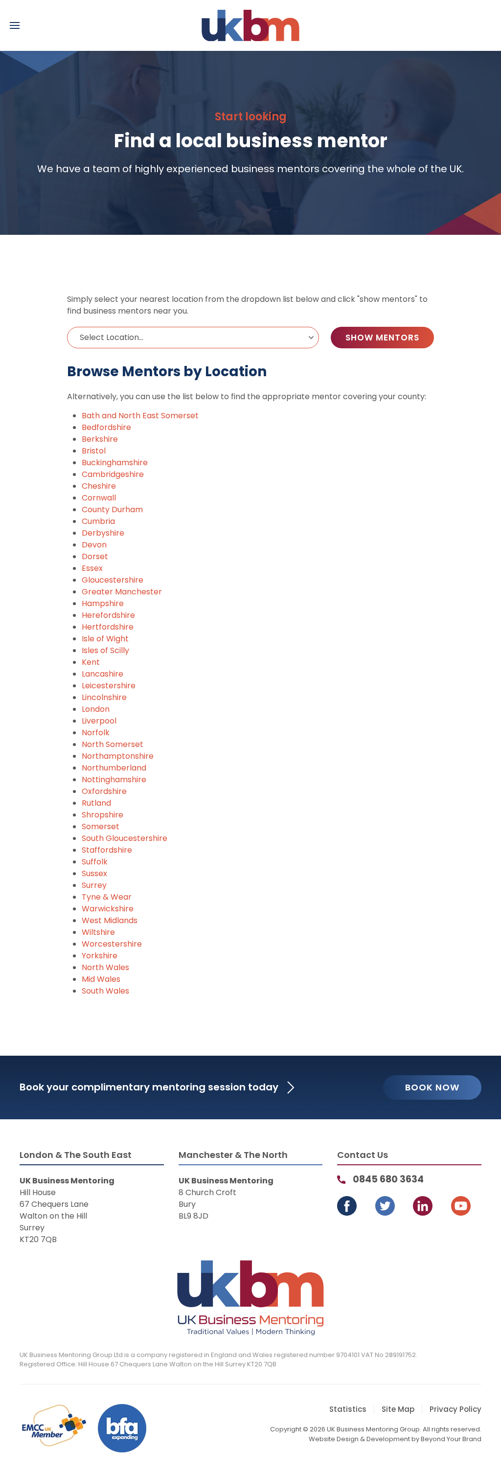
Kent (91, 662)
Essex (92, 568)
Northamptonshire (118, 756)
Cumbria (98, 521)
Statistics (347, 1409)
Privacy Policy (455, 1409)
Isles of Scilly (105, 650)
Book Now (432, 1087)
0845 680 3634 (388, 1179)
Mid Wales (101, 979)
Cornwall (99, 497)
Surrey (94, 885)
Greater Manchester (122, 591)
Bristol (94, 450)
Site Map (398, 1409)
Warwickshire (108, 908)
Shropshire (102, 814)
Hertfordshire (108, 627)
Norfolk (96, 732)
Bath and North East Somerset (140, 415)
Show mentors (382, 337)
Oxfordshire (104, 791)
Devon (94, 544)
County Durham (112, 509)
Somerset (100, 826)
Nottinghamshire (114, 779)
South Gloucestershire (124, 838)
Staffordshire (107, 850)
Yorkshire (99, 955)
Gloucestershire (112, 580)
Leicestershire (109, 685)
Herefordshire (108, 615)
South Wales (105, 990)
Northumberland (114, 767)
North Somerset (112, 744)
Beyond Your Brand (451, 1439)
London (96, 709)
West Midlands (109, 920)
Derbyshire (103, 533)
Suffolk (95, 861)
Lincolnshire (104, 697)
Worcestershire (112, 944)
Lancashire (102, 673)
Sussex (94, 873)
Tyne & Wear (107, 897)
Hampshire (103, 603)
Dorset (95, 556)
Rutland (96, 803)
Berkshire (100, 439)
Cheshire (99, 486)
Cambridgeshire (113, 474)
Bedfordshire (106, 427)
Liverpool (99, 720)
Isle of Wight (105, 638)
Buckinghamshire (115, 462)
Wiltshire (98, 932)
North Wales (105, 967)
